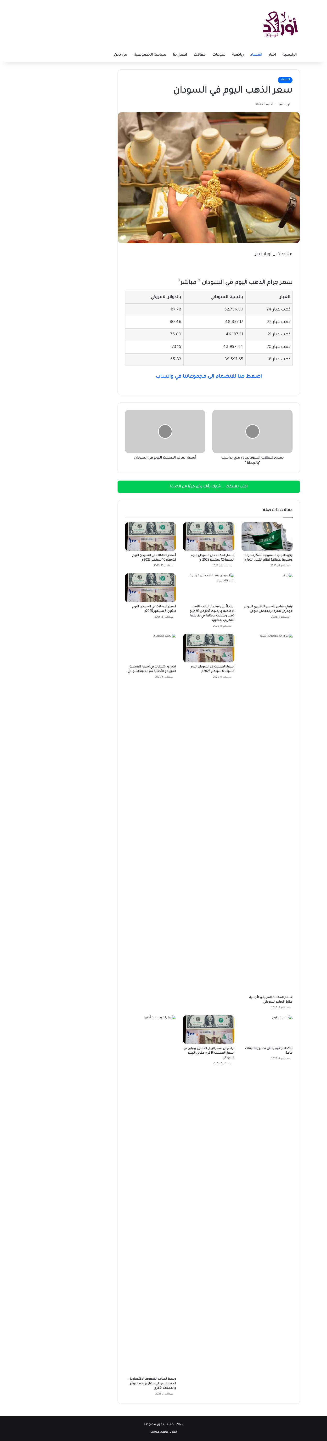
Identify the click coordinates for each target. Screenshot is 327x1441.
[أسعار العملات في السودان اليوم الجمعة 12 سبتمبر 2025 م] (208, 536)
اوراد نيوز (284, 104)
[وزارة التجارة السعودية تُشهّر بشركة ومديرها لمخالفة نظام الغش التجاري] (267, 536)
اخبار (272, 55)
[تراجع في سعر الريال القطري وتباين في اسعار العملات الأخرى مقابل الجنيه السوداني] (208, 1029)
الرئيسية (289, 55)
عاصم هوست (159, 1432)
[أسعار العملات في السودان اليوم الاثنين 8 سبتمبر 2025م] (150, 587)
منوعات (219, 55)
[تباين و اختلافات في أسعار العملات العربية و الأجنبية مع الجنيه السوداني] (150, 648)
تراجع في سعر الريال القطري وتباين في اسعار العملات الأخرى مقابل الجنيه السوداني (208, 1053)
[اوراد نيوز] (280, 24)
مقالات (200, 55)
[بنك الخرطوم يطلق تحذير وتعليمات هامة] (267, 1029)
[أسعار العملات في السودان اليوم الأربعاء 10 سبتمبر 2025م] (150, 536)
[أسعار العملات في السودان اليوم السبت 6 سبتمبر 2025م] (208, 648)
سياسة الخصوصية (150, 55)
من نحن (120, 55)
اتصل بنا (180, 55)
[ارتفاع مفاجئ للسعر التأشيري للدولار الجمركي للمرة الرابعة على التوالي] (267, 587)
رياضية (238, 55)
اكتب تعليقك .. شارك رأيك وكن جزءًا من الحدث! (209, 487)
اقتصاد (256, 55)
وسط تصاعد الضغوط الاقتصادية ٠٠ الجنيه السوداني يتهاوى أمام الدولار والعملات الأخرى (152, 1384)
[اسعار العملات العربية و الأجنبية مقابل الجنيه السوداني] (267, 813)
